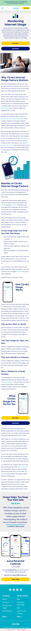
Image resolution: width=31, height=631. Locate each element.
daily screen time (23, 467)
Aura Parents (7, 611)
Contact (5, 602)
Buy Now (15, 43)
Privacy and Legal (6, 607)
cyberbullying (5, 108)
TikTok (3, 205)
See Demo (15, 48)
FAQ (18, 599)
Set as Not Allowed (7, 382)
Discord (14, 205)
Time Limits (23, 138)
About (4, 599)
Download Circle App (20, 604)
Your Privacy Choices (21, 612)
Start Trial (15, 579)
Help (18, 608)
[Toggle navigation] (2, 8)
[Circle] (15, 8)
